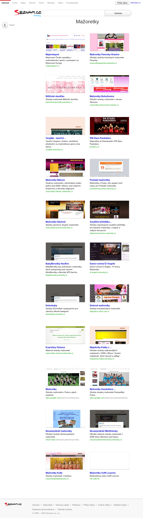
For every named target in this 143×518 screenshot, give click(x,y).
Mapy (23, 3)
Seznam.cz (135, 3)
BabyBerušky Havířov (57, 263)
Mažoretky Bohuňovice (102, 96)
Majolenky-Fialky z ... (100, 347)
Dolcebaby (51, 305)
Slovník (32, 3)
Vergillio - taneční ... (56, 138)
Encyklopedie (72, 3)
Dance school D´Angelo (102, 263)
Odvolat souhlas (65, 509)
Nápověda (47, 505)
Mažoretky (51, 389)
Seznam (36, 505)
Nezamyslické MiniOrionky (104, 431)
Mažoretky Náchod (55, 222)
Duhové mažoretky (100, 305)
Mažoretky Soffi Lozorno (103, 473)
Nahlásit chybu (120, 505)
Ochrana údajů (62, 505)
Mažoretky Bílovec (55, 180)
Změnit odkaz (104, 505)
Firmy (14, 3)
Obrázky (51, 3)
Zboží (41, 3)
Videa (60, 3)
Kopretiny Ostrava (55, 347)
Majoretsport (52, 54)
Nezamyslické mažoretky (59, 431)
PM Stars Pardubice (100, 138)
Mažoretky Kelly (54, 473)
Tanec (12, 25)
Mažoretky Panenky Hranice (104, 54)
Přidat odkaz (122, 3)
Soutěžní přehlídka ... (101, 222)
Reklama (76, 505)
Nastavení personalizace (43, 509)
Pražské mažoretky (100, 180)
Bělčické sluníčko (55, 96)
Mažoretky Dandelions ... (103, 389)
